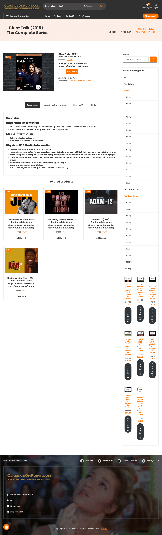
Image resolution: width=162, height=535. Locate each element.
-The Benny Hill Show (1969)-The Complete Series (61, 220)
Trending (127, 268)
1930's (128, 123)
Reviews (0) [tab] (78, 105)
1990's (128, 163)
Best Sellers (129, 84)
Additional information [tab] (55, 105)
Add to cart (72, 71)
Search (126, 54)
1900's (128, 103)
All (75, 80)
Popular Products (131, 189)
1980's (128, 156)
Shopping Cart (16, 512)
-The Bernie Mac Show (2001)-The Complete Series (21, 279)
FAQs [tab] (93, 105)
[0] (6, 527)
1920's (128, 117)
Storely (104, 528)
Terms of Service (129, 461)
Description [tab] (32, 105)
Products (89, 461)
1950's (128, 136)
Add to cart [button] (21, 238)
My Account (150, 16)
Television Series (84, 80)
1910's (128, 110)
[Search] (153, 59)
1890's (128, 97)
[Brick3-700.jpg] (28, 72)
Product (127, 31)
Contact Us (107, 461)
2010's (70, 80)
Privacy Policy (153, 461)
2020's (129, 183)
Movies (127, 90)
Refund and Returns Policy (21, 495)
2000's (129, 169)
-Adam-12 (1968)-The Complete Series (101, 220)
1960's (128, 143)
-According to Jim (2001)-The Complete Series (21, 220)
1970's (128, 150)
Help (12, 500)
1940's (128, 130)
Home (114, 31)
